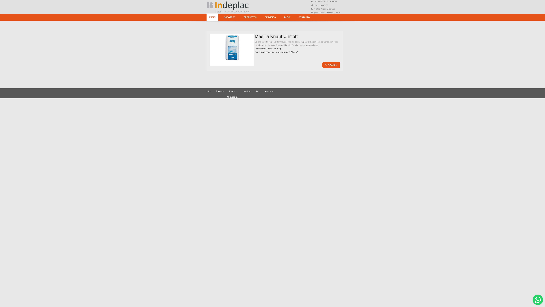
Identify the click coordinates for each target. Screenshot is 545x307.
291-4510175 (319, 2)
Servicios (270, 17)
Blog (287, 17)
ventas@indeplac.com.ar (324, 9)
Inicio (212, 17)
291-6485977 (331, 2)
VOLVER (331, 65)
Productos (250, 17)
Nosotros (229, 17)
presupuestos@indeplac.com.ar (327, 12)
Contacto (304, 17)
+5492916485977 (321, 5)
